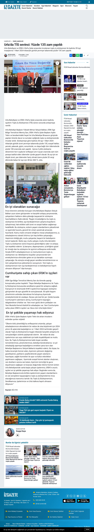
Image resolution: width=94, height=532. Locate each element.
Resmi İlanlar (26, 8)
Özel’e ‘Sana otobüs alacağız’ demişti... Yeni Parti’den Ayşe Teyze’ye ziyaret (32, 459)
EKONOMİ (43, 526)
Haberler (7, 41)
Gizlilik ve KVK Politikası (46, 524)
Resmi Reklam (38, 8)
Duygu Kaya (21, 431)
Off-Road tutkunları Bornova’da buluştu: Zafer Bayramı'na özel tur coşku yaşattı (14, 458)
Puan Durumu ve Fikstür (15, 517)
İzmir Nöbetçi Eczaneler (15, 511)
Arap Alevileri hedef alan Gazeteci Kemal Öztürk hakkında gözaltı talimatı (82, 80)
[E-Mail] (17, 435)
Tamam (87, 529)
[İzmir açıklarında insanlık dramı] (14, 470)
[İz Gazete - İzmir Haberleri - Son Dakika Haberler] (12, 7)
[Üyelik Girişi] (88, 2)
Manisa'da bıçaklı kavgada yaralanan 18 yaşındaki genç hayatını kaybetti (82, 98)
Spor (62, 6)
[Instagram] (74, 495)
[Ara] (87, 6)
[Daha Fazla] (81, 55)
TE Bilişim (87, 526)
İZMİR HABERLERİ (18, 41)
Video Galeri (23, 2)
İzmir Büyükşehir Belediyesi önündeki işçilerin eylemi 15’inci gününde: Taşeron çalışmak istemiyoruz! (49, 480)
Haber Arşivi (75, 517)
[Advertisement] (47, 24)
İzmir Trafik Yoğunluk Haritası (76, 512)
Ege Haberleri (46, 6)
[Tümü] (87, 62)
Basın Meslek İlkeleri (19, 524)
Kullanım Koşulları (32, 524)
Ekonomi (68, 6)
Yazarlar (34, 2)
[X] (71, 495)
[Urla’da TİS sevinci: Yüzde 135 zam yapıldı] (32, 76)
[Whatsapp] (81, 495)
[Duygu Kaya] (10, 432)
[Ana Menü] (87, 8)
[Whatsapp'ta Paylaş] (77, 55)
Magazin (56, 6)
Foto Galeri (10, 2)
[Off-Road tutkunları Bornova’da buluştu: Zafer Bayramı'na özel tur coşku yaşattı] (14, 450)
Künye (8, 524)
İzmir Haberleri (27, 6)
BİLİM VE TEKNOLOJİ (10, 526)
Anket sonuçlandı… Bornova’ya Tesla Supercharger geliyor (31, 478)
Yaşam (75, 6)
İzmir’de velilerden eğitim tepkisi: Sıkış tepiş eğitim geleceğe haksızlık (50, 458)
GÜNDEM (80, 76)
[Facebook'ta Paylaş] (70, 55)
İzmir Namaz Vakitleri (57, 511)
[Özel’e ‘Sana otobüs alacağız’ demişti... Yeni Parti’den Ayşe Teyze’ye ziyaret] (32, 450)
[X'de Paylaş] (74, 55)
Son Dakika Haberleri (56, 517)
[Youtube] (77, 495)
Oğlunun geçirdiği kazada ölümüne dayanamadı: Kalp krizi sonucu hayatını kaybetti (82, 89)
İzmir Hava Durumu (35, 511)
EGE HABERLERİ (82, 94)
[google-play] (83, 501)
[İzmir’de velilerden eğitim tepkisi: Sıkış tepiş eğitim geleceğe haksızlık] (50, 450)
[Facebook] (67, 495)
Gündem (37, 6)
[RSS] (84, 495)
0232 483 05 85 (40, 500)
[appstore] (69, 501)
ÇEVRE (27, 526)
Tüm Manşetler (33, 517)
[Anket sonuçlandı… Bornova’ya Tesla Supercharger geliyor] (32, 470)
